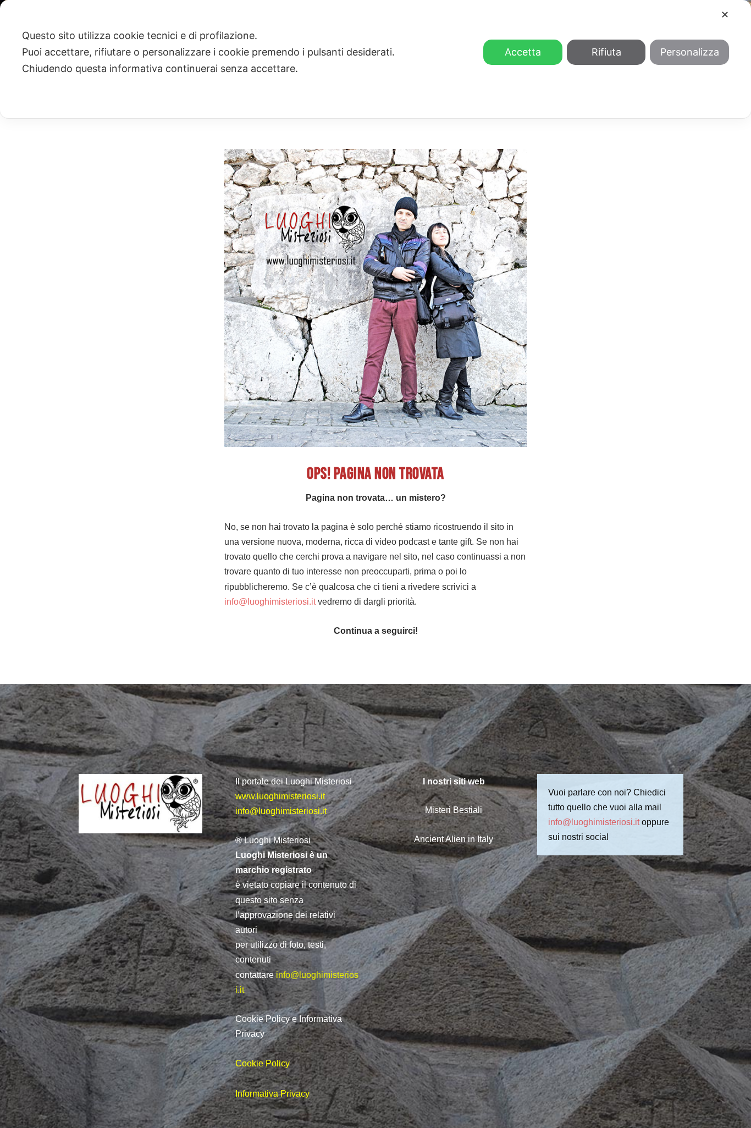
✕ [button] (725, 14)
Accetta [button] (523, 52)
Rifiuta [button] (606, 52)
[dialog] (375, 59)
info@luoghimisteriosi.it (270, 601)
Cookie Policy (262, 1063)
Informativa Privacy (272, 1093)
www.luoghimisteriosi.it (280, 796)
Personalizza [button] (689, 52)
